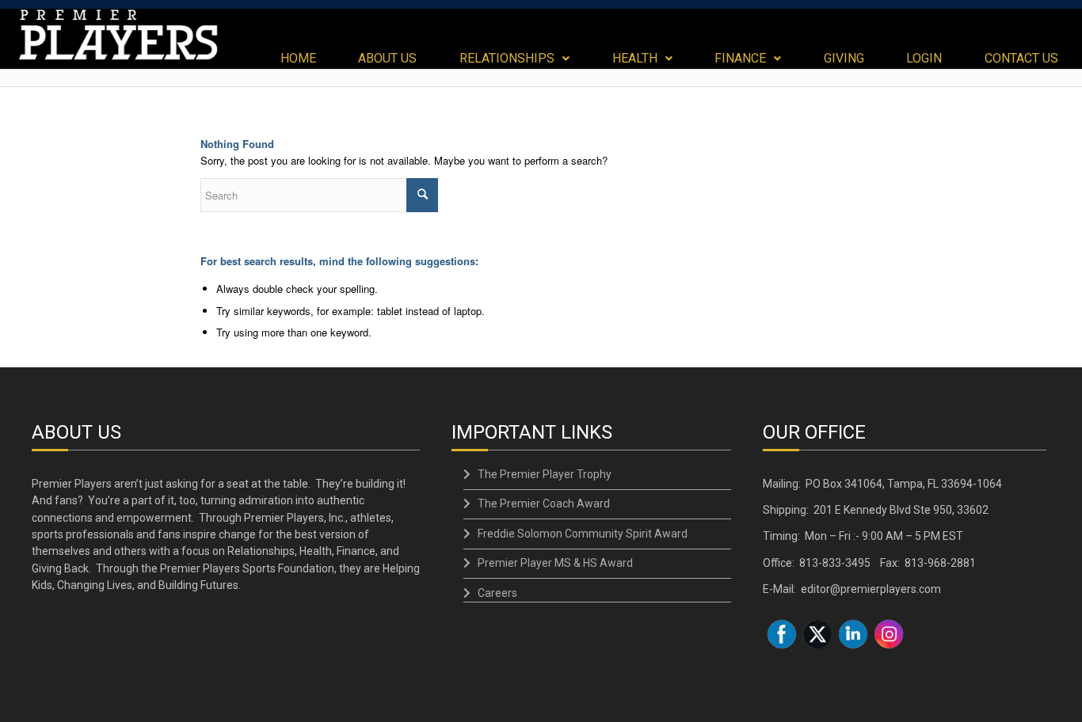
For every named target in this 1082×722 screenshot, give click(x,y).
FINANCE (740, 58)
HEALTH (634, 58)
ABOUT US (387, 58)
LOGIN (924, 58)
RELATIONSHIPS (506, 58)
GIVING (844, 58)
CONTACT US (1021, 58)
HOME (298, 58)
